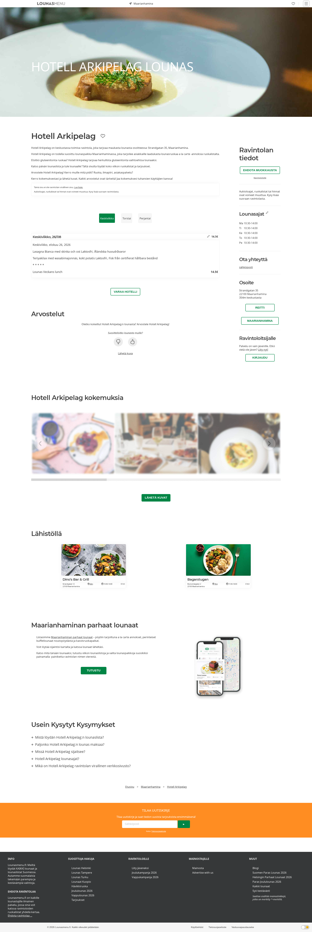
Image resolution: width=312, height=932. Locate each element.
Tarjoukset (78, 900)
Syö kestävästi (261, 891)
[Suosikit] (293, 3)
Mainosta (198, 868)
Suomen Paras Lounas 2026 (269, 872)
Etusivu (129, 787)
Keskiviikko (107, 218)
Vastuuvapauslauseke (243, 927)
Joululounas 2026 (82, 891)
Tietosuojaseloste (158, 831)
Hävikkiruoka (80, 886)
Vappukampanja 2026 (145, 877)
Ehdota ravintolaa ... (20, 915)
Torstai (127, 218)
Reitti (260, 307)
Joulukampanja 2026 (144, 872)
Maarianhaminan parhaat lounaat (72, 637)
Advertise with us (202, 872)
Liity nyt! (263, 349)
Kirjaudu (259, 357)
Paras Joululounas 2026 (267, 881)
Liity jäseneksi (140, 868)
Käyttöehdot (197, 927)
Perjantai (145, 218)
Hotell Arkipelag (177, 787)
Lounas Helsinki (81, 868)
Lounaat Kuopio (81, 881)
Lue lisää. (78, 187)
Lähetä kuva (125, 353)
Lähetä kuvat (156, 497)
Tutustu (93, 670)
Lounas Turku (80, 877)
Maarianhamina (260, 320)
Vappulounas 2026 (83, 895)
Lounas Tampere (82, 872)
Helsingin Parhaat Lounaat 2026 (272, 877)
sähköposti (246, 267)
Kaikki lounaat (261, 886)
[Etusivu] (51, 3)
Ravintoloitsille (260, 178)
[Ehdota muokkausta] (208, 236)
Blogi (256, 868)
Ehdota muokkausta (260, 170)
